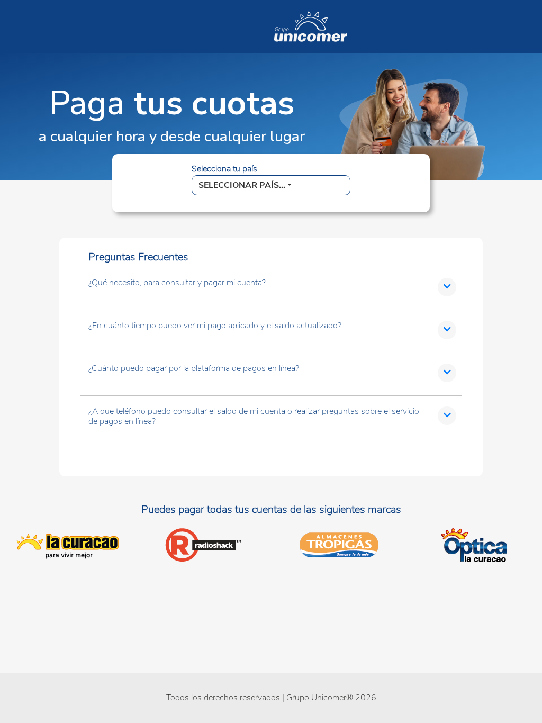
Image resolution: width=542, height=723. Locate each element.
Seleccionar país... (241, 185)
